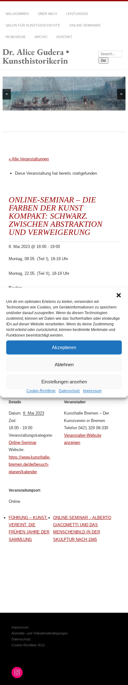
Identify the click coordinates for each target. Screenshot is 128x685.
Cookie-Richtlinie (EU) (28, 645)
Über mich (47, 14)
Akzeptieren (64, 347)
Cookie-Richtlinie (41, 391)
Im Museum (15, 37)
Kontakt (64, 37)
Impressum (92, 391)
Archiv (40, 37)
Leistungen (77, 14)
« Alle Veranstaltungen (29, 159)
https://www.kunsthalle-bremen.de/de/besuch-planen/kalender (29, 464)
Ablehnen (64, 364)
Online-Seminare (85, 25)
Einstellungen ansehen (64, 381)
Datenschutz (69, 391)
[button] (119, 295)
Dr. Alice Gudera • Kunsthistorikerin (35, 56)
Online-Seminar (22, 442)
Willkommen (17, 14)
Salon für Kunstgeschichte (33, 25)
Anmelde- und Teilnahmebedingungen (39, 633)
